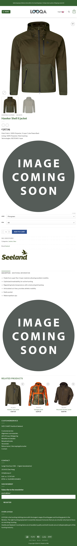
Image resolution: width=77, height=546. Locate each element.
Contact (4, 449)
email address (6, 493)
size (3, 222)
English (60, 12)
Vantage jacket (38, 409)
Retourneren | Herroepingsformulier (14, 446)
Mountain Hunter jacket (63, 409)
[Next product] (3, 125)
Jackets (19, 115)
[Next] (71, 58)
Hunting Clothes (8, 115)
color (3, 216)
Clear (73, 213)
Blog (39, 540)
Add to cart (19, 232)
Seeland (7, 246)
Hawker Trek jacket (13, 409)
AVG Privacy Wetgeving (10, 436)
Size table (32, 540)
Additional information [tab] (21, 273)
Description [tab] (6, 273)
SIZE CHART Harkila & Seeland (12, 426)
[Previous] (5, 58)
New (14, 241)
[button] (6, 11)
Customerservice (7, 431)
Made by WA (45, 543)
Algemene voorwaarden (10, 433)
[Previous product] (7, 125)
